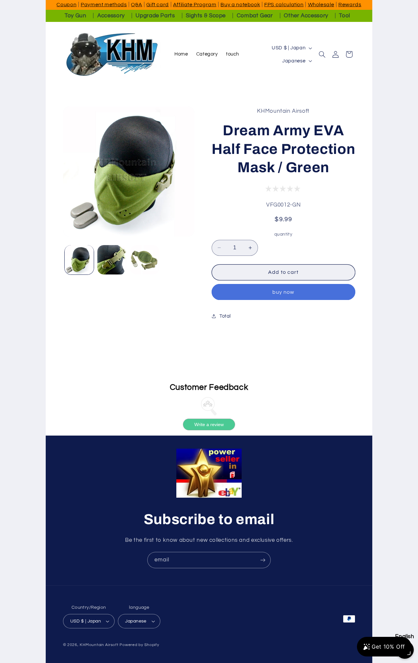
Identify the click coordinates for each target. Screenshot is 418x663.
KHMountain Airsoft (99, 645)
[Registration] (262, 560)
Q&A (136, 4)
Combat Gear (255, 16)
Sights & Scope (206, 16)
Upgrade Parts (155, 16)
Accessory (111, 16)
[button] (322, 54)
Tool (344, 16)
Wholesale (321, 4)
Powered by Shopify (139, 645)
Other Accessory (306, 16)
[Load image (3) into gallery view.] (144, 259)
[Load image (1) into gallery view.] (79, 259)
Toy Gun (75, 16)
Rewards (349, 4)
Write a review (209, 424)
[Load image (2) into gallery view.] (112, 259)
